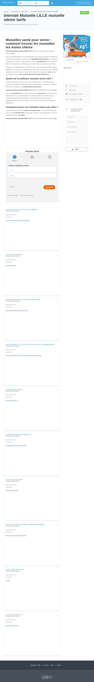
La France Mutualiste (12, 625)
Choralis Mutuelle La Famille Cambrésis (18, 220)
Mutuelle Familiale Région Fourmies (17, 310)
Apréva (8, 580)
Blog (52, 665)
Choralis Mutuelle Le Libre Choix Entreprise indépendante (23, 355)
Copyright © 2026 (35, 665)
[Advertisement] (32, 133)
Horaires (77, 63)
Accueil (6, 11)
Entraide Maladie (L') (12, 400)
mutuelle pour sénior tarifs (19, 11)
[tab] (32, 210)
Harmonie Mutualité (12, 490)
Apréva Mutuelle (11, 265)
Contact (59, 665)
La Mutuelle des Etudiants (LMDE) (16, 445)
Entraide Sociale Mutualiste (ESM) (16, 535)
